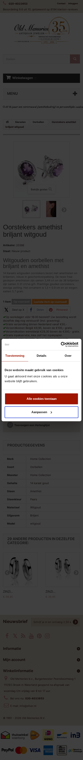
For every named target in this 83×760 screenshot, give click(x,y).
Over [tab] (68, 355)
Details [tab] (42, 355)
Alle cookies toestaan (42, 398)
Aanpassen (39, 412)
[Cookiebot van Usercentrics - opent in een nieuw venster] (60, 344)
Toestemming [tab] (14, 355)
